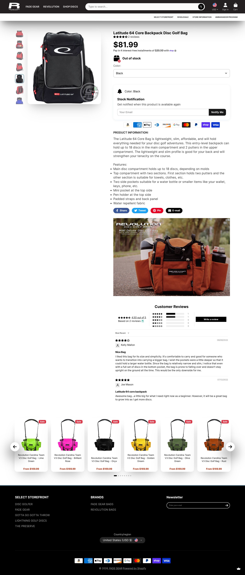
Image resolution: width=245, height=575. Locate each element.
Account (225, 7)
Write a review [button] (211, 319)
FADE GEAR (32, 6)
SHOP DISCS (70, 6)
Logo (14, 6)
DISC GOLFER (24, 504)
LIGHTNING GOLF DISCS (31, 520)
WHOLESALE (183, 17)
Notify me (217, 112)
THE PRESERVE (25, 526)
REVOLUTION (51, 6)
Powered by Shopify (134, 568)
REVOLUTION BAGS (103, 509)
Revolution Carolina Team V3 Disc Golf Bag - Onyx (104, 445)
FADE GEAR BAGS (102, 504)
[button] (120, 36)
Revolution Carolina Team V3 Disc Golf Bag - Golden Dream (141, 445)
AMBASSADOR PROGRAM (226, 17)
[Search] (201, 7)
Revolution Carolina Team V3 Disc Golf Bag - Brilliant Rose (67, 445)
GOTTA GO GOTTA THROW (32, 515)
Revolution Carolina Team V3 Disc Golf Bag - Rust (214, 445)
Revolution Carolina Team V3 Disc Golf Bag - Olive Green (177, 445)
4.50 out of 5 (139, 317)
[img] (122, 340)
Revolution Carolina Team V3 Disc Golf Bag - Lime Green (31, 445)
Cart (235, 7)
